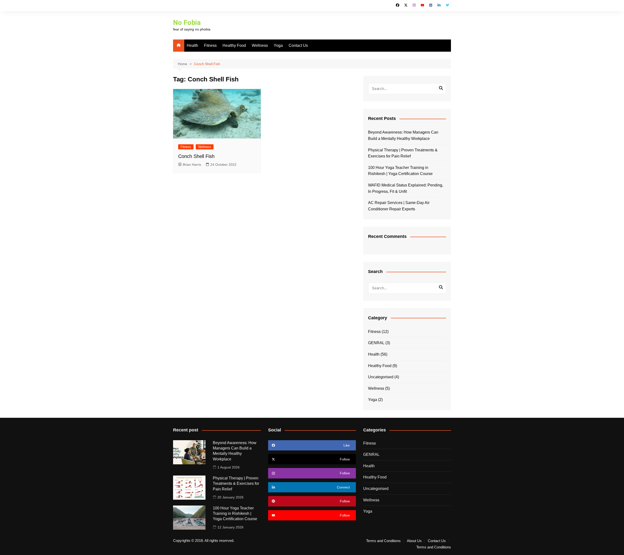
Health (192, 45)
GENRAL (376, 343)
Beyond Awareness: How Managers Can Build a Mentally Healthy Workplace (403, 135)
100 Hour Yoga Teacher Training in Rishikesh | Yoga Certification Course (400, 171)
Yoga (278, 45)
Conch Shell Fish (196, 156)
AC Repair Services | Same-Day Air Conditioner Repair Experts (398, 206)
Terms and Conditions (383, 541)
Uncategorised (380, 377)
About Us (414, 541)
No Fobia (187, 23)
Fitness (210, 45)
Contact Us (298, 45)
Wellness (260, 45)
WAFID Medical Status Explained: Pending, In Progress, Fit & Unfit (405, 188)
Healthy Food (234, 45)
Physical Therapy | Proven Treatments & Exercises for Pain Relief (403, 153)
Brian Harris (192, 164)
